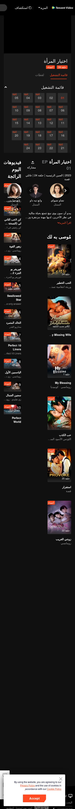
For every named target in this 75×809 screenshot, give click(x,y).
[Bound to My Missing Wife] (59, 313)
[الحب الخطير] (59, 261)
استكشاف (21, 7)
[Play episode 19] (28, 135)
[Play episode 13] (39, 123)
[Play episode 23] (39, 148)
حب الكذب (65, 435)
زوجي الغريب (63, 539)
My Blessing (63, 383)
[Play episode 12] (51, 123)
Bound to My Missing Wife (54, 335)
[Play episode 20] (16, 135)
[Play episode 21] (63, 148)
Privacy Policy (27, 785)
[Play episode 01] (63, 98)
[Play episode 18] (39, 135)
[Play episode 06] (63, 110)
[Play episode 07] (51, 110)
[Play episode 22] (51, 148)
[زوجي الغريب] (59, 517)
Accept (34, 798)
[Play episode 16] (63, 135)
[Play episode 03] (39, 98)
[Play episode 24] (28, 148)
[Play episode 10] (16, 110)
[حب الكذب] (59, 413)
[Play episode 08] (39, 110)
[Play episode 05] (16, 98)
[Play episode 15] (16, 123)
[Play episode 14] (28, 123)
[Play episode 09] (28, 110)
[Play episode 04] (28, 98)
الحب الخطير (64, 283)
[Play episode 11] (63, 123)
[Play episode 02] (51, 98)
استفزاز (66, 487)
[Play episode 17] (51, 135)
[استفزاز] (59, 465)
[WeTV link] (62, 8)
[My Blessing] (59, 361)
